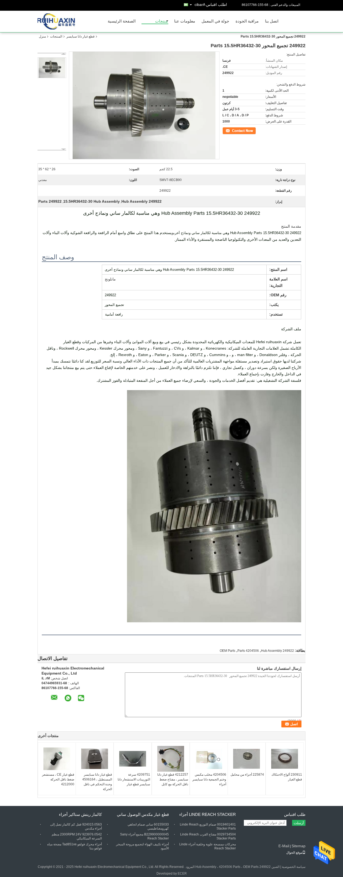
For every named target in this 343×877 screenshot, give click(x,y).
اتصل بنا (271, 21)
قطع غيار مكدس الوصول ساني (143, 814)
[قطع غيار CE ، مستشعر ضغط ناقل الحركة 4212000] (57, 758)
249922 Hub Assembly (277, 651)
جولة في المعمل (215, 21)
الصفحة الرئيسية (122, 21)
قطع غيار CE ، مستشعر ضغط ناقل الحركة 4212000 (58, 779)
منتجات (161, 21)
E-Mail (283, 846)
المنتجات (56, 36)
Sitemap (298, 846)
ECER (182, 873)
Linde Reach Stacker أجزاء (207, 814)
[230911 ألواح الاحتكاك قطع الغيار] (284, 758)
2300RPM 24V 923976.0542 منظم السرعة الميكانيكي (77, 836)
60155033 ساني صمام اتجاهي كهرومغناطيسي (148, 826)
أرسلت (299, 823)
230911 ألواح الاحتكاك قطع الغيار (286, 777)
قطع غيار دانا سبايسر (80, 36)
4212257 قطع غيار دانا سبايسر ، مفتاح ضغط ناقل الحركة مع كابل (172, 779)
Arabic (200, 4)
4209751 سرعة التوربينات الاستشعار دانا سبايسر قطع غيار (134, 779)
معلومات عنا (184, 21)
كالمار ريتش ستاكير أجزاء (80, 814)
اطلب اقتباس (216, 4)
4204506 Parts (248, 651)
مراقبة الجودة (247, 21)
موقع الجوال (294, 852)
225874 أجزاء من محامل (247, 774)
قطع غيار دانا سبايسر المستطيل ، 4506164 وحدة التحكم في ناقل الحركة (97, 782)
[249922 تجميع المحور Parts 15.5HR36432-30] (52, 67)
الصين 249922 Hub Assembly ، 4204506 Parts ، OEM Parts (237, 867)
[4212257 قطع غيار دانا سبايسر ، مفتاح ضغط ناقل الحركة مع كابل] (170, 758)
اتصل (252, 130)
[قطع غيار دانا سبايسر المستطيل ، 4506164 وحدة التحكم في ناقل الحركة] (94, 758)
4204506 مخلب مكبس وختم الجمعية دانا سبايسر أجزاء (209, 779)
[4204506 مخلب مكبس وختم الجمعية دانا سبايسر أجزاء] (209, 758)
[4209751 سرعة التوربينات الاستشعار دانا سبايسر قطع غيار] (132, 758)
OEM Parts (227, 651)
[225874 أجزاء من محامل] (246, 758)
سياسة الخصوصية (293, 867)
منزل (42, 36)
